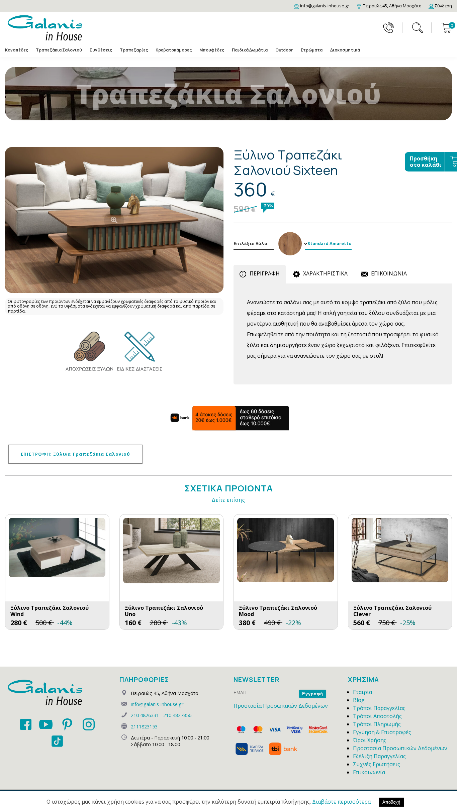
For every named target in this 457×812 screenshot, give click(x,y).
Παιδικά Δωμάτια (250, 50)
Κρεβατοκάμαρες (174, 50)
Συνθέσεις (101, 50)
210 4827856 (177, 715)
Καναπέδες (16, 50)
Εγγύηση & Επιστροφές (382, 732)
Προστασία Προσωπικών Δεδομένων (281, 705)
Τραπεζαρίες (134, 50)
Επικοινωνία (369, 772)
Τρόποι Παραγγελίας (379, 708)
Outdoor (284, 50)
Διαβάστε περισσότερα (341, 801)
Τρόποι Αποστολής (377, 716)
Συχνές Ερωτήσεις (376, 764)
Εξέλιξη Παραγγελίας (379, 756)
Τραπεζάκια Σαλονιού (59, 50)
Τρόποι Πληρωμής (377, 724)
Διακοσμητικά (345, 50)
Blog (359, 700)
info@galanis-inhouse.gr (157, 704)
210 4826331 (145, 715)
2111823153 (144, 726)
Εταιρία (362, 692)
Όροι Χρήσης (369, 740)
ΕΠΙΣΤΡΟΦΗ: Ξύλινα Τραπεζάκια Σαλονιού (75, 454)
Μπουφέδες (211, 50)
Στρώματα (311, 50)
